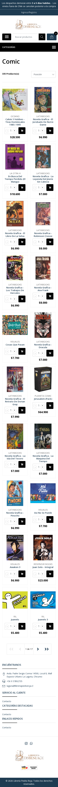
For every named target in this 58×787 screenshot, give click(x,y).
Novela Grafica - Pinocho (15, 514)
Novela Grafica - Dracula (43, 346)
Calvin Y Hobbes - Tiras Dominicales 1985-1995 (15, 122)
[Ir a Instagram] (26, 743)
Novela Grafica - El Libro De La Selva (15, 234)
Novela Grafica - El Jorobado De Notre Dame (43, 122)
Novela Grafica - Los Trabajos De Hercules (15, 290)
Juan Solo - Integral (43, 567)
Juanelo (15, 619)
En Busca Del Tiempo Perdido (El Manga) (15, 179)
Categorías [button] (8, 47)
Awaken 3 (15, 567)
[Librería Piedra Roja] (27, 24)
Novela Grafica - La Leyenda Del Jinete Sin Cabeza (43, 179)
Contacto (6, 701)
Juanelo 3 (43, 619)
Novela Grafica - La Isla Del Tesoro (15, 457)
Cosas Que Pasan (15, 344)
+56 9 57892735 (14, 681)
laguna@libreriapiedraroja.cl (20, 685)
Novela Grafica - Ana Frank (43, 289)
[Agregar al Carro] (21, 130)
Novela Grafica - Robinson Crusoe (43, 234)
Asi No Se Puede (43, 512)
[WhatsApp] (31, 743)
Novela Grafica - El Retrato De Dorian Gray (15, 401)
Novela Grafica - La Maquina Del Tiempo (43, 458)
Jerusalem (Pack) (43, 398)
